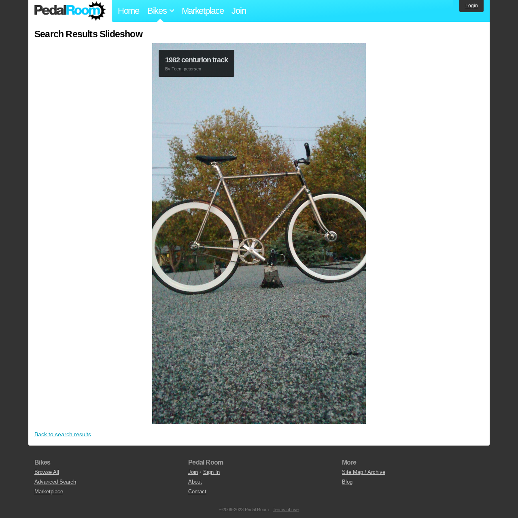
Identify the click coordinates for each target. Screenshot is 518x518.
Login (471, 5)
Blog (347, 482)
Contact (197, 491)
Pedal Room (70, 11)
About (195, 482)
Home (128, 11)
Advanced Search (55, 482)
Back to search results (62, 434)
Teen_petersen (186, 68)
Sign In (211, 472)
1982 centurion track (196, 60)
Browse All (46, 472)
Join (238, 11)
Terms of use (286, 509)
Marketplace (203, 11)
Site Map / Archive (363, 472)
